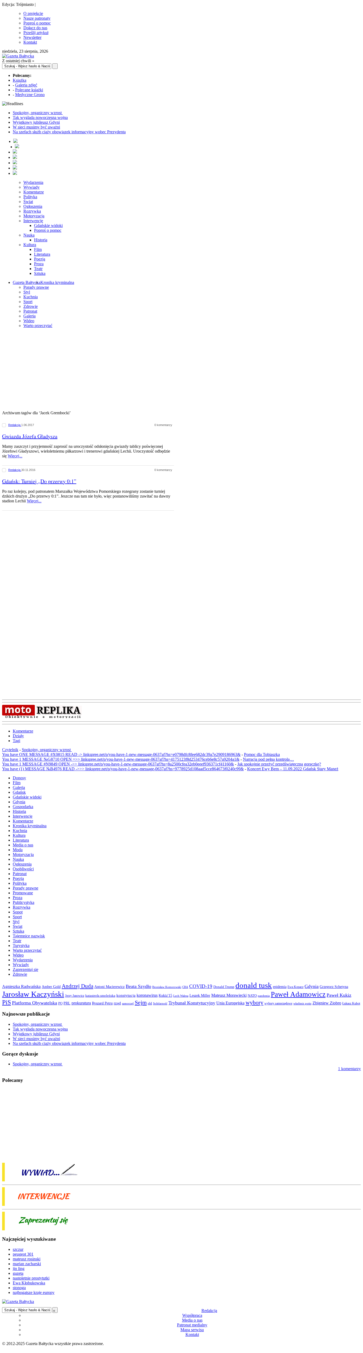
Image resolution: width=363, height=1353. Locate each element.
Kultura (29, 244)
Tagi (16, 740)
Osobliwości (23, 869)
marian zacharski (27, 1263)
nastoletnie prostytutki (31, 1278)
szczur (18, 1249)
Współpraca (192, 1315)
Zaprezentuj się (25, 969)
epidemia (279, 986)
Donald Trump (223, 987)
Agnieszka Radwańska (21, 986)
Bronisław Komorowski (166, 986)
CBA (185, 987)
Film (38, 249)
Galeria (29, 316)
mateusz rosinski (26, 1259)
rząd (117, 1003)
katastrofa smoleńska (100, 996)
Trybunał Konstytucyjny (191, 1003)
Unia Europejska (230, 1003)
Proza (39, 264)
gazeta (18, 1273)
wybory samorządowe (278, 1003)
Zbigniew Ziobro (327, 1003)
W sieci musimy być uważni (36, 127)
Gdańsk (19, 792)
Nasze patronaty (36, 18)
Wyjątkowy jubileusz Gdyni (36, 122)
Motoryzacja (33, 216)
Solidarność (160, 1003)
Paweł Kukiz (339, 995)
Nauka (29, 235)
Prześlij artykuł (35, 32)
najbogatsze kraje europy (33, 1292)
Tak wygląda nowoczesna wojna (40, 117)
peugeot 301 (23, 1254)
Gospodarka (23, 806)
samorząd (128, 1003)
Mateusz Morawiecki (229, 995)
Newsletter (32, 37)
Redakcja (14, 425)
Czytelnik (10, 749)
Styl (26, 292)
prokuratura (81, 1003)
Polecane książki (29, 90)
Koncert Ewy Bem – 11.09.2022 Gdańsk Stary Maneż (292, 769)
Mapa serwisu (192, 1329)
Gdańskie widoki (48, 225)
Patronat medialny (192, 1325)
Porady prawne (36, 287)
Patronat (30, 311)
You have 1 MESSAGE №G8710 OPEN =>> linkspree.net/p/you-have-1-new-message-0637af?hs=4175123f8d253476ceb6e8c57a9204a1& (120, 759)
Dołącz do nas (35, 28)
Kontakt (30, 42)
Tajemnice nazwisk (29, 936)
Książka (19, 80)
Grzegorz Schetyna (334, 986)
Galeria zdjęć (26, 85)
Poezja (39, 259)
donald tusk (253, 985)
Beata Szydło (138, 986)
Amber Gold (51, 986)
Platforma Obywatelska (34, 1003)
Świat (28, 201)
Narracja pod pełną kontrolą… (268, 759)
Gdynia (19, 802)
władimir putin (302, 1003)
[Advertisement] (181, 369)
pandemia (264, 995)
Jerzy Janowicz (74, 996)
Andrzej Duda (77, 986)
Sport (27, 301)
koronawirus (147, 995)
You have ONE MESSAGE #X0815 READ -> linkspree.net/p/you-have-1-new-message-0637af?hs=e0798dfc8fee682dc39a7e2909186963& (121, 754)
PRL (67, 1003)
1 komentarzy (349, 1068)
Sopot (18, 912)
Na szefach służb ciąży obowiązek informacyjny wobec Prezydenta (69, 132)
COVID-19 (200, 986)
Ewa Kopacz (295, 987)
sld (150, 1003)
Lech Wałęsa (180, 995)
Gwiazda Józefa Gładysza (29, 436)
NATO (252, 996)
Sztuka (39, 273)
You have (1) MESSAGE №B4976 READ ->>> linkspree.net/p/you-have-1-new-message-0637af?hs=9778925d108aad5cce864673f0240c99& (123, 769)
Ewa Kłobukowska (29, 1283)
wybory (254, 1002)
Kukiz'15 (165, 995)
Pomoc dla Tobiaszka (262, 754)
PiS (6, 1002)
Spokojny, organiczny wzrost (38, 112)
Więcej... (15, 456)
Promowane (23, 893)
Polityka (30, 197)
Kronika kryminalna (57, 282)
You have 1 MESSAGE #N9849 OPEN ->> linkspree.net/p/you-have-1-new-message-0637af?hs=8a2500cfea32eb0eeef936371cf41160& (118, 764)
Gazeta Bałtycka (26, 282)
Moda (18, 849)
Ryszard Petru (102, 1003)
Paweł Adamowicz (298, 994)
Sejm (141, 1002)
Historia (40, 240)
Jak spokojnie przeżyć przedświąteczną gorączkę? (279, 764)
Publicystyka (23, 902)
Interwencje (33, 220)
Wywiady (31, 187)
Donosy (19, 778)
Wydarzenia (33, 182)
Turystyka (21, 945)
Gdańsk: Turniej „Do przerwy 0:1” (39, 481)
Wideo (28, 320)
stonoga (19, 1287)
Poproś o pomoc (37, 23)
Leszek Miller (199, 995)
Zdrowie (30, 306)
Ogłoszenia (32, 206)
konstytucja (126, 995)
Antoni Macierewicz (109, 986)
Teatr (38, 268)
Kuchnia (30, 297)
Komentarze (33, 192)
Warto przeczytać (37, 325)
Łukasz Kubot (351, 1003)
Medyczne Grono (30, 94)
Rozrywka (32, 211)
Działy (18, 736)
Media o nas (23, 845)
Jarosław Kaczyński (33, 994)
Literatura (42, 254)
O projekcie (33, 13)
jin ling (18, 1268)
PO (60, 1003)
